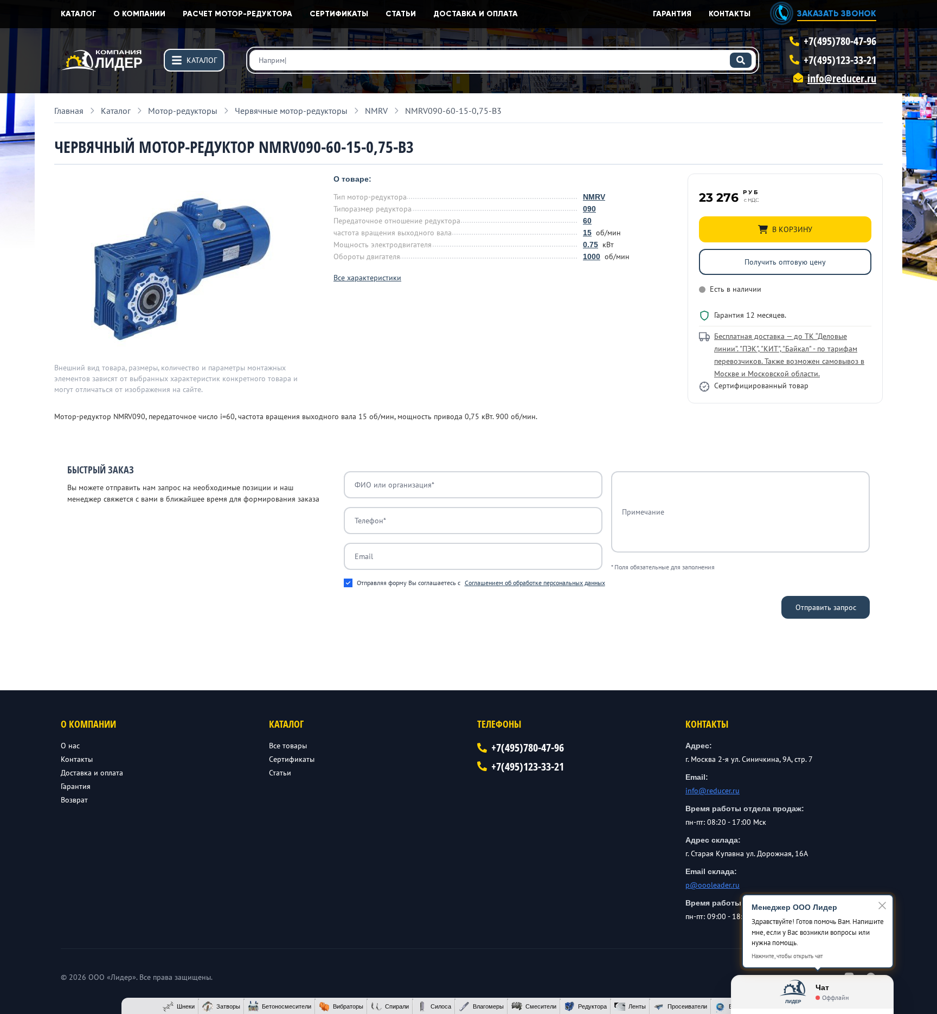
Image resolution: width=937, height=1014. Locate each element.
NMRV (594, 196)
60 (587, 220)
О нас (70, 745)
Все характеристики (367, 278)
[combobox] (502, 60)
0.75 (590, 244)
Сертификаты (339, 13)
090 (589, 208)
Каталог (78, 13)
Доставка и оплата (475, 13)
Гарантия (672, 13)
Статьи (401, 13)
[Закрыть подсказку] (882, 906)
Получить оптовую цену (785, 262)
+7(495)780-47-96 (840, 41)
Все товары (288, 745)
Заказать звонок (836, 13)
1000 (591, 256)
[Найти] (741, 60)
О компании (139, 13)
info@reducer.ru (841, 78)
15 (587, 232)
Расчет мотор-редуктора (237, 13)
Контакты (729, 13)
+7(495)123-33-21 (840, 60)
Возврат (74, 800)
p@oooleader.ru (712, 885)
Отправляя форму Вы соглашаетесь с (481, 583)
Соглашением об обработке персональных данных (535, 583)
